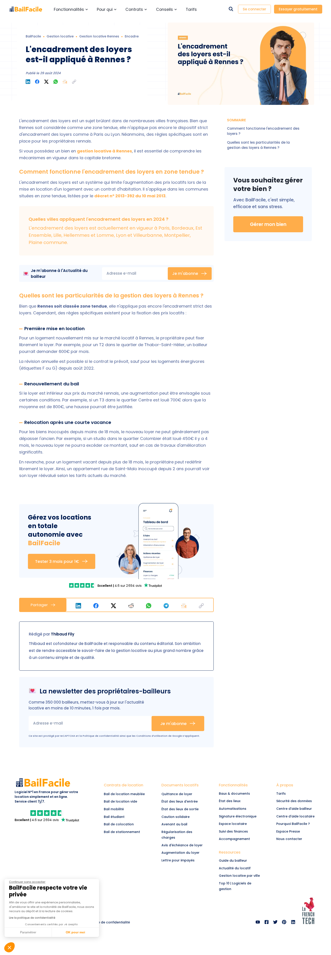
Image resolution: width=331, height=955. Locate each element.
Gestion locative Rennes (99, 36)
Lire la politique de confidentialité (32, 918)
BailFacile (33, 36)
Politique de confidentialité (101, 736)
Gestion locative (60, 36)
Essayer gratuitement (298, 9)
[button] (74, 81)
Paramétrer (28, 932)
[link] (83, 585)
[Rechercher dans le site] (231, 9)
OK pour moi (75, 932)
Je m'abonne (185, 273)
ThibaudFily (62, 634)
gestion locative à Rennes (104, 151)
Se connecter (254, 9)
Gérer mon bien (268, 224)
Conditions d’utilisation (152, 736)
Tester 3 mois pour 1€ (57, 561)
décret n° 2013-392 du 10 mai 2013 (130, 196)
